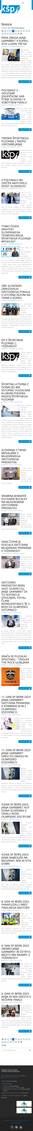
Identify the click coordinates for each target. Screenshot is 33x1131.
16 (8, 31)
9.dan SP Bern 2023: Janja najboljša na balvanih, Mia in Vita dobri (16, 859)
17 (10, 31)
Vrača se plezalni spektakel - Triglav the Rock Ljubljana (15, 659)
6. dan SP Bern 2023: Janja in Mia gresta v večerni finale (16, 997)
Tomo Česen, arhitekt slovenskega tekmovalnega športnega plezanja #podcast (16, 233)
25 (2, 34)
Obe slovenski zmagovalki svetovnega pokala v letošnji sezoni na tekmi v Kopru (15, 292)
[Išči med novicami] (30, 1050)
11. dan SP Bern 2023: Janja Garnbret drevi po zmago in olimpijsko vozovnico (16, 756)
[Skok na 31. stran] (18, 34)
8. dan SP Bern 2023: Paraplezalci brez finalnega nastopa (15, 904)
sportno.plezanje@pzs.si (10, 1077)
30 (16, 34)
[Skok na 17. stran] (5, 31)
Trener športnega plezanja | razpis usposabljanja (15, 141)
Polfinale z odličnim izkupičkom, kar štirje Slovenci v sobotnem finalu (14, 96)
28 (10, 34)
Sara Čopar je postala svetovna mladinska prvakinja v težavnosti (16, 546)
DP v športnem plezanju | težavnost (12, 343)
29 (13, 34)
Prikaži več (24, 81)
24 (29, 31)
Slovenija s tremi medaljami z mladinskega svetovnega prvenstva (13, 456)
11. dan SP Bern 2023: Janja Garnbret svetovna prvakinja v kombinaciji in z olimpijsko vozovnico (16, 704)
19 (16, 31)
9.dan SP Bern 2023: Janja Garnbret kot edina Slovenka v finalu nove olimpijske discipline (16, 810)
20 (18, 31)
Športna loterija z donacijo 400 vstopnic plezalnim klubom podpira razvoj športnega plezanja (15, 391)
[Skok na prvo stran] (2, 31)
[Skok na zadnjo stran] (21, 34)
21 (21, 31)
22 (24, 31)
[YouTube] (16, 1127)
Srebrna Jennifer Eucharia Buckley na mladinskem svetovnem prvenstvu (14, 502)
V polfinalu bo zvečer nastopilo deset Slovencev (14, 183)
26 (5, 34)
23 (26, 31)
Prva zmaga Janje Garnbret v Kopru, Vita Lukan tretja (15, 41)
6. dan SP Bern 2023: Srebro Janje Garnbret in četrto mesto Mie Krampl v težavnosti (15, 952)
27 (8, 34)
